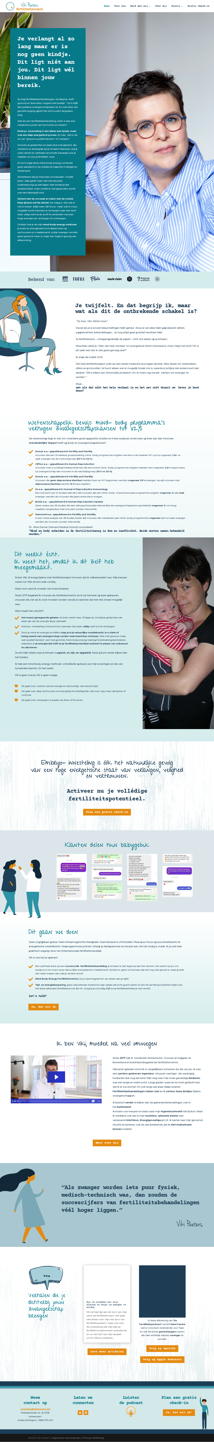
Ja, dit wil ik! (179, 1412)
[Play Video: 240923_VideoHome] (56, 1077)
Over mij (161, 6)
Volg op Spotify (162, 1348)
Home (107, 6)
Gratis (175, 6)
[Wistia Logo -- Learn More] (93, 1101)
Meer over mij (107, 1143)
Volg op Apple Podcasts (162, 1359)
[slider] (53, 1101)
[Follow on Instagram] (86, 1412)
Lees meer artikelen (107, 1351)
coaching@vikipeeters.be (35, 1409)
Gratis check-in (198, 6)
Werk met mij (139, 6)
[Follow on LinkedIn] (80, 1412)
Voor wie (120, 6)
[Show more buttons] (99, 1101)
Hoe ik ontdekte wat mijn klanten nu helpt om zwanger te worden (106, 1305)
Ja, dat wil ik (43, 1007)
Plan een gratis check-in (107, 812)
